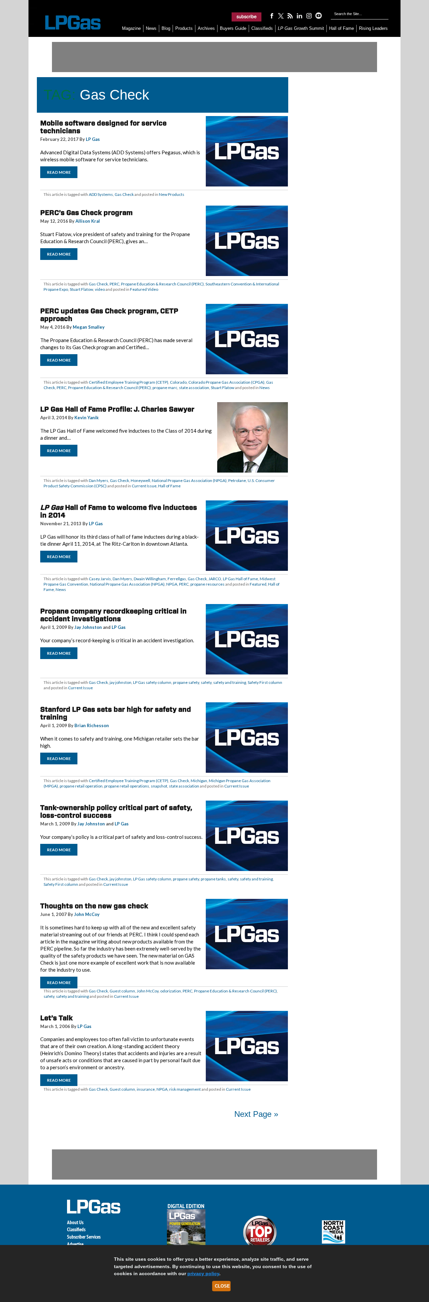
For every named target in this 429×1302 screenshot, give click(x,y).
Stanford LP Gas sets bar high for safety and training (115, 713)
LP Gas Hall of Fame (240, 578)
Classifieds (262, 28)
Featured (258, 584)
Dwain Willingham (150, 578)
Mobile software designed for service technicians (103, 127)
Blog (166, 28)
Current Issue (144, 485)
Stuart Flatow (81, 289)
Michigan (199, 780)
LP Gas (93, 139)
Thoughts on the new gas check (94, 906)
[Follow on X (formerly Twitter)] (281, 15)
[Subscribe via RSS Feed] (290, 15)
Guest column (122, 990)
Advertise (75, 1244)
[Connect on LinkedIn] (299, 15)
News (151, 28)
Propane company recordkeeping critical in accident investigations (113, 615)
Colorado (178, 382)
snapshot (159, 786)
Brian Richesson (91, 725)
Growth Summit (301, 28)
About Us (75, 1222)
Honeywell (140, 480)
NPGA (171, 584)
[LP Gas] (67, 23)
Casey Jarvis (100, 578)
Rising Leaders (373, 28)
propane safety (186, 682)
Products (184, 28)
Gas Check (124, 194)
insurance (146, 1089)
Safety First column (265, 682)
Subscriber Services (84, 1237)
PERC (114, 283)
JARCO (214, 578)
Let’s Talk (56, 1018)
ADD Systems (101, 194)
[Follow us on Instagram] (309, 15)
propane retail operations (126, 786)
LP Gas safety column (152, 682)
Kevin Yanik (86, 417)
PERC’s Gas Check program (86, 213)
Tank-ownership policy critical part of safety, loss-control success (116, 811)
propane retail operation (81, 786)
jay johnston (120, 682)
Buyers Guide (233, 28)
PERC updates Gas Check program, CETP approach (109, 315)
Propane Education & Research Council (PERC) (162, 283)
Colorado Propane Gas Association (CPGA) (226, 382)
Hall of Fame (341, 28)
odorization (170, 990)
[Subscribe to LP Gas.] (247, 16)
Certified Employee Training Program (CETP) (128, 382)
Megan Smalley (89, 327)
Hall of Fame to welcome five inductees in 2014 (118, 511)
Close (222, 1286)
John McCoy (87, 914)
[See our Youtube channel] (318, 15)
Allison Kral (87, 221)
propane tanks (213, 878)
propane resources (207, 584)
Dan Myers (98, 480)
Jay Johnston (88, 627)
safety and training (229, 682)
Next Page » (256, 1114)
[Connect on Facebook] (271, 15)
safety (206, 682)
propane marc (164, 387)
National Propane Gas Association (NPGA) (189, 480)
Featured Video (144, 289)
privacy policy (203, 1273)
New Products (171, 194)
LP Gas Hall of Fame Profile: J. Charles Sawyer (117, 409)
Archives (206, 28)
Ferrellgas (177, 578)
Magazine (131, 28)
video (100, 289)
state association (194, 387)
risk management (185, 1089)
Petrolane (237, 480)
